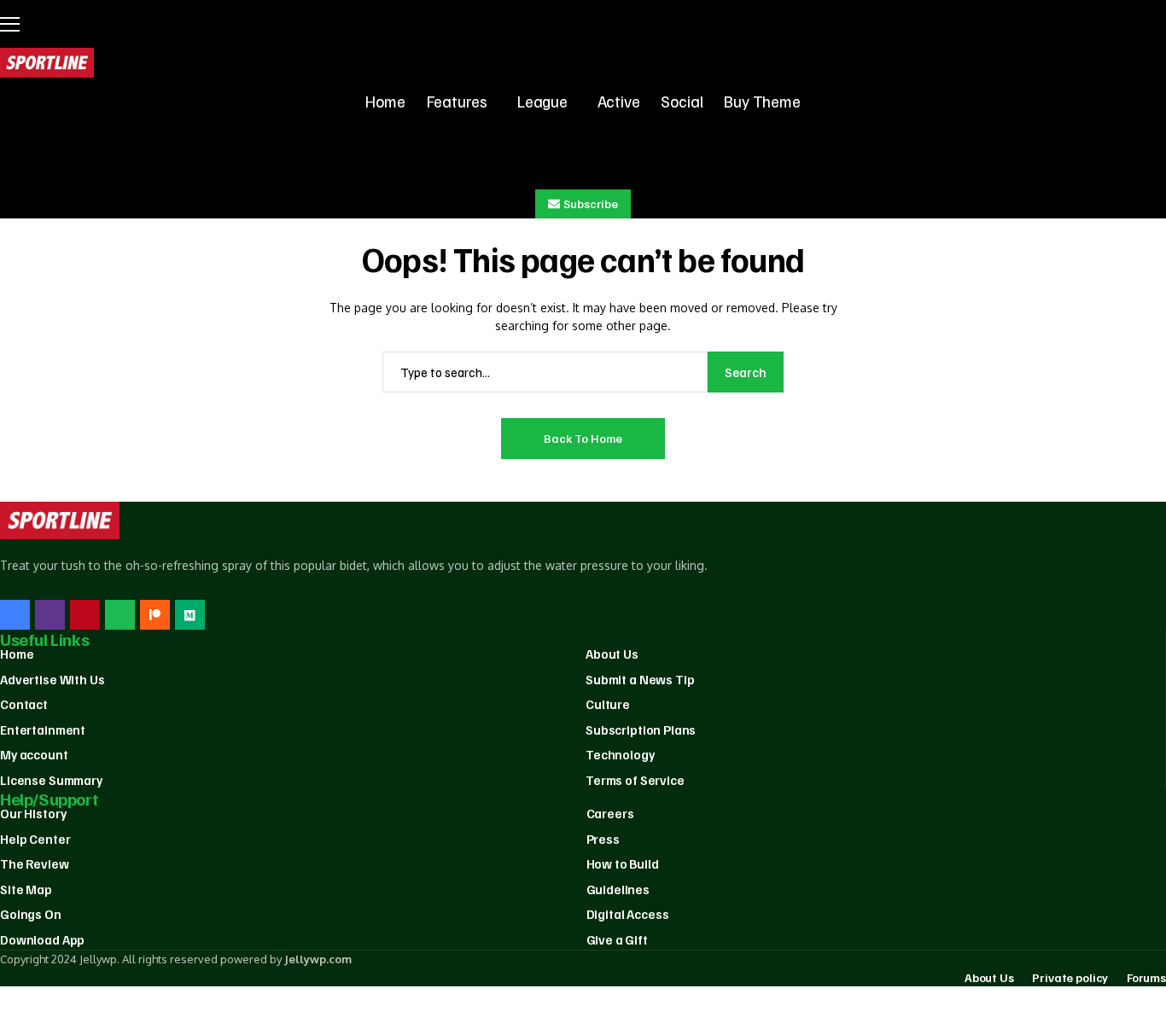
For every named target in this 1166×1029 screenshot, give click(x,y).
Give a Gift (617, 939)
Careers (610, 813)
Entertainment (42, 729)
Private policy (1070, 977)
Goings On (30, 913)
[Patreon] (155, 615)
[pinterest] (85, 615)
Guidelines (618, 889)
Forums (1146, 977)
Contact (24, 704)
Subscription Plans (641, 729)
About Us (612, 653)
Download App (42, 939)
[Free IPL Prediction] (47, 63)
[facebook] (15, 615)
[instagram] (50, 615)
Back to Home (583, 438)
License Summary (51, 780)
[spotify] (120, 615)
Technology (620, 754)
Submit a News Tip (640, 679)
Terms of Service (635, 780)
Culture (608, 704)
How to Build (622, 863)
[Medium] (190, 615)
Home (16, 653)
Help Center (35, 838)
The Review (34, 863)
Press (603, 838)
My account (34, 754)
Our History (33, 813)
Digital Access (627, 913)
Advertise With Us (52, 679)
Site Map (26, 889)
